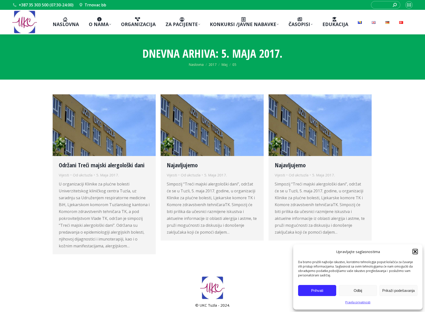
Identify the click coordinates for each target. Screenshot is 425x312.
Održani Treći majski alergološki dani (102, 165)
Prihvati (317, 290)
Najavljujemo (182, 165)
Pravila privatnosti (357, 302)
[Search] (395, 5)
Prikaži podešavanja (398, 290)
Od (82, 174)
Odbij (358, 290)
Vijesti (64, 174)
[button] (415, 251)
